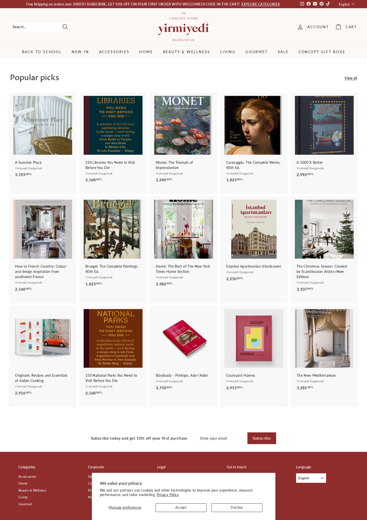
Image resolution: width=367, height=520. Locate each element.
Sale (283, 52)
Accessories (114, 52)
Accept (180, 507)
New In (80, 52)
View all (351, 78)
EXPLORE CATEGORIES (260, 4)
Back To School (42, 52)
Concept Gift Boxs (322, 52)
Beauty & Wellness (186, 52)
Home (146, 52)
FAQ (91, 490)
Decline (237, 507)
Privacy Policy (168, 495)
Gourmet (257, 52)
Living (228, 52)
